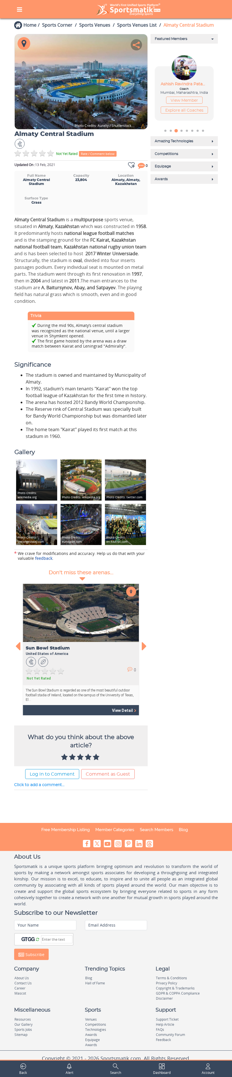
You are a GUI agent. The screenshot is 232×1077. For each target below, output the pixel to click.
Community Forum (170, 1034)
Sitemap (20, 1034)
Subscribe (34, 954)
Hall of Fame (95, 983)
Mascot (20, 993)
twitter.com (124, 497)
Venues (91, 1019)
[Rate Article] (97, 757)
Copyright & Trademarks (175, 988)
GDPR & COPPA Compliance (178, 993)
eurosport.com (72, 539)
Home (29, 25)
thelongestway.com (31, 539)
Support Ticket (167, 1019)
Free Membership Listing (65, 829)
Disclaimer (164, 998)
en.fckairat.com (116, 539)
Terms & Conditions (171, 978)
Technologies (95, 1029)
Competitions (95, 1024)
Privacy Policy (166, 983)
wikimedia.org (27, 495)
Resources (22, 1019)
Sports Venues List (137, 25)
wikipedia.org (81, 497)
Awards (91, 1034)
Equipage (92, 1039)
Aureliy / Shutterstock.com (105, 126)
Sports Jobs (23, 1029)
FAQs (160, 1029)
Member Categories (114, 829)
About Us (21, 978)
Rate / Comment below (98, 154)
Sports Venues (94, 25)
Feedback (163, 1039)
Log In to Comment (52, 774)
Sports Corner (57, 25)
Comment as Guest (108, 774)
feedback (43, 558)
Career (19, 988)
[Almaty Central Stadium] (81, 81)
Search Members (156, 829)
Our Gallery (23, 1024)
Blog (183, 829)
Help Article (165, 1024)
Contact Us (23, 983)
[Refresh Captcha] (37, 939)
